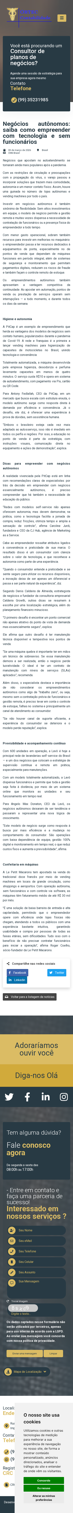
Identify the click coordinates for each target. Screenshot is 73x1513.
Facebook (19, 972)
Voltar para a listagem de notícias (32, 997)
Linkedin (19, 980)
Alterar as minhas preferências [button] (44, 1497)
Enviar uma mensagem (25, 1353)
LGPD (59, 1331)
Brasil (45, 150)
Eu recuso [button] (43, 1488)
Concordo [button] (43, 1480)
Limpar (53, 1353)
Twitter (59, 972)
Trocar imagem (19, 1301)
